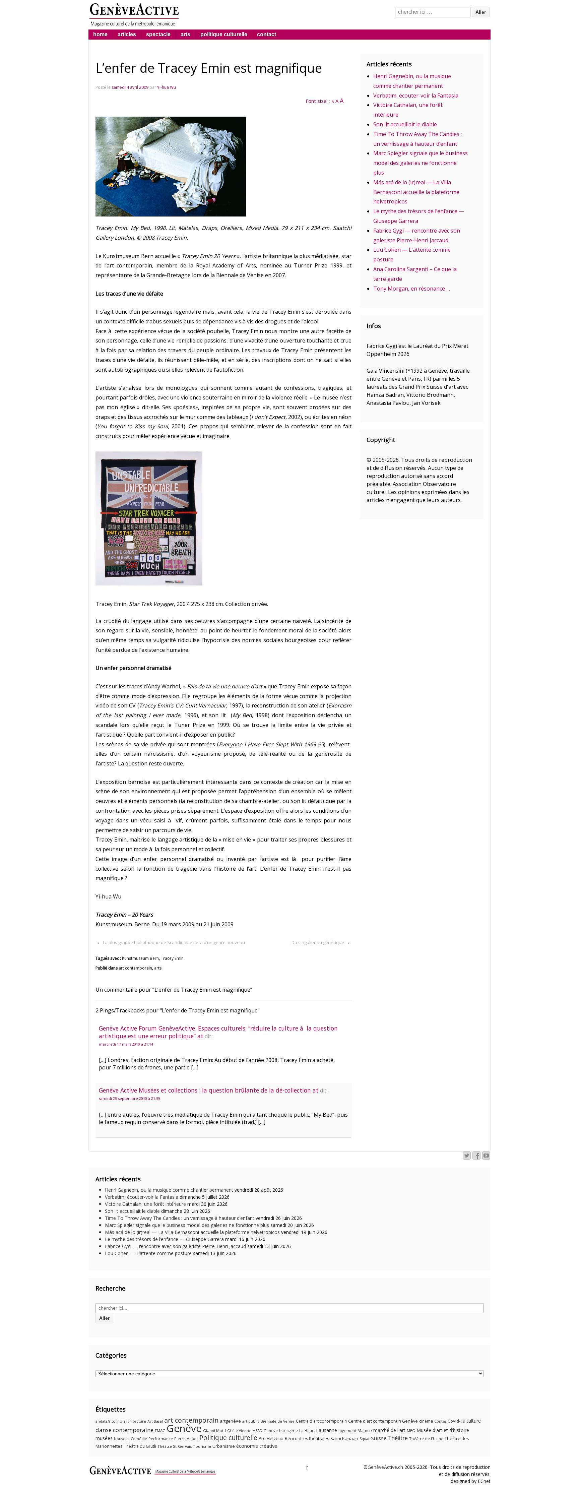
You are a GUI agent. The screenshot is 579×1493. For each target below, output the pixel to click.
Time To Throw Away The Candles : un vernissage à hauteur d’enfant (179, 1218)
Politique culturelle (228, 1437)
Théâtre (398, 1438)
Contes (440, 1421)
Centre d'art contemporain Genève (383, 1421)
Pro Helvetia (271, 1438)
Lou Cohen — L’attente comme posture (148, 1253)
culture (473, 1421)
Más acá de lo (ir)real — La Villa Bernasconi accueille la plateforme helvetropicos (416, 192)
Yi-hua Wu (166, 87)
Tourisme (202, 1446)
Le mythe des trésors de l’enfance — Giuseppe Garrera (164, 1239)
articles (127, 34)
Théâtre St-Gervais (174, 1446)
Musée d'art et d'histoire (442, 1430)
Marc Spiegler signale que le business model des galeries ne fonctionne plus (420, 162)
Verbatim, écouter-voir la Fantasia (415, 95)
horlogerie (288, 1430)
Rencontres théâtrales (307, 1438)
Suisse (379, 1438)
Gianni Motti (214, 1430)
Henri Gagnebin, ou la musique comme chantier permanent (169, 1190)
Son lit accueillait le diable (405, 124)
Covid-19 (456, 1421)
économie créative (256, 1445)
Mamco (365, 1430)
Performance (160, 1438)
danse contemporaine (124, 1430)
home (100, 34)
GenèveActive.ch (385, 1467)
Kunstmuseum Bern (140, 958)
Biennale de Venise (278, 1421)
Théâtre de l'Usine (426, 1438)
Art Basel (155, 1421)
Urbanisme (223, 1446)
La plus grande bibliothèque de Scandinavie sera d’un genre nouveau (174, 942)
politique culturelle (223, 34)
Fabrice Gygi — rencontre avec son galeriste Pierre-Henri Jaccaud (175, 1246)
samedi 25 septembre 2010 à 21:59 (129, 1098)
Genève (184, 1428)
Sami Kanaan (344, 1438)
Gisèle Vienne (239, 1430)
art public (250, 1421)
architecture (135, 1421)
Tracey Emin (172, 958)
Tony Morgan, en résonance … (411, 288)
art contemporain (135, 968)
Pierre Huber (186, 1438)
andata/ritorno (108, 1421)
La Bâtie (307, 1430)
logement (347, 1430)
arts (185, 34)
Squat (365, 1438)
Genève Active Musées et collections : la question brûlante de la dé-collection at (209, 1090)
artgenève (230, 1421)
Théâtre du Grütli (140, 1446)
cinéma (426, 1421)
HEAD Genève (265, 1430)
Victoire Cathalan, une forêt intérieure (145, 1204)
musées (104, 1438)
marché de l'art (389, 1430)
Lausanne (326, 1430)
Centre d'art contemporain (321, 1421)
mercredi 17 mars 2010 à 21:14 (126, 1044)
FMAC (160, 1430)
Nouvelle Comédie (130, 1438)
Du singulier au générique (318, 942)
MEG (411, 1430)
